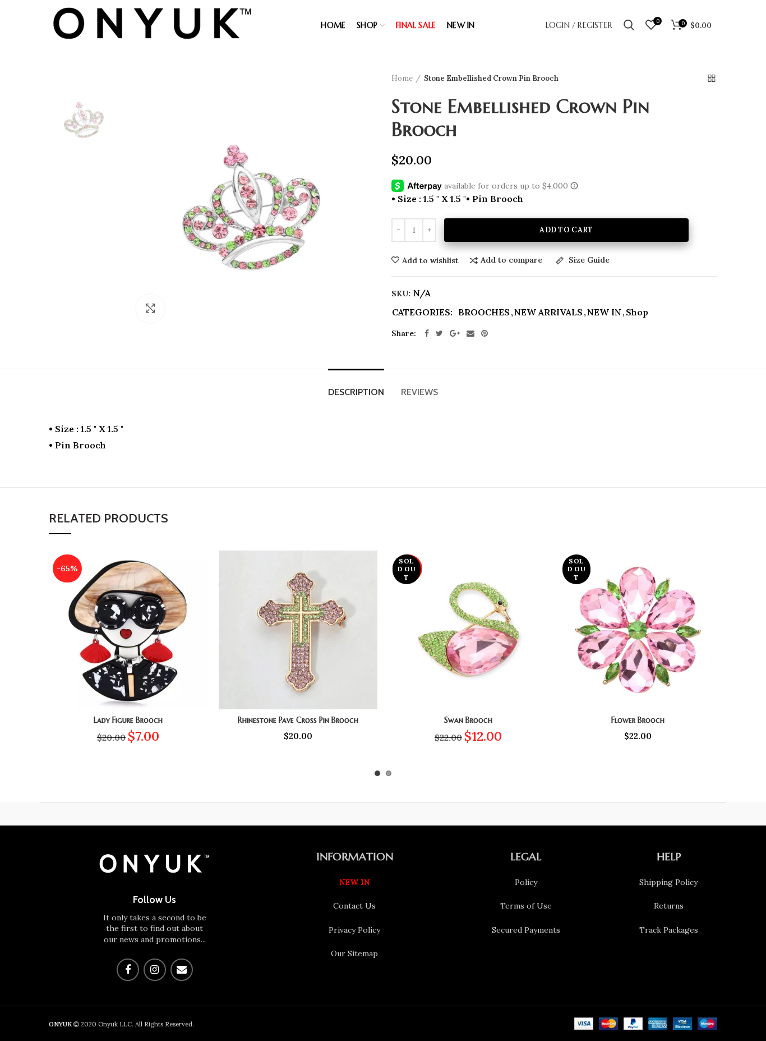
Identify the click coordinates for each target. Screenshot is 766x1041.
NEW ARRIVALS (548, 312)
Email (181, 970)
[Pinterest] (484, 333)
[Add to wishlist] (199, 568)
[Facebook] (426, 333)
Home (402, 78)
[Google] (454, 333)
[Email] (470, 333)
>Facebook (128, 970)
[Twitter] (439, 333)
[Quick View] (199, 619)
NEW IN (604, 312)
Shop (637, 312)
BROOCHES (484, 312)
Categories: (422, 312)
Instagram (155, 970)
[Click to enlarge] (150, 309)
